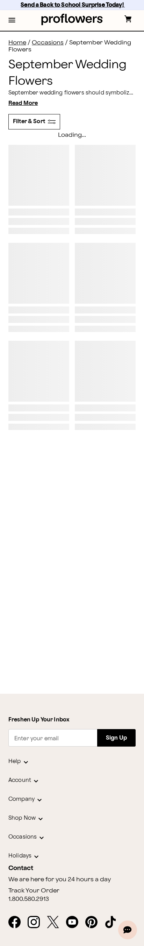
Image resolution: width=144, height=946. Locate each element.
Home (17, 42)
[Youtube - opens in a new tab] (75, 922)
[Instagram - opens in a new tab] (36, 922)
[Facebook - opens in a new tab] (17, 922)
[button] (11, 20)
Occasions (48, 42)
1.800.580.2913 (28, 899)
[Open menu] (11, 20)
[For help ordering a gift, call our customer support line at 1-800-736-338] (72, 19)
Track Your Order (33, 891)
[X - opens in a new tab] (56, 922)
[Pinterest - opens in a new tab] (94, 922)
